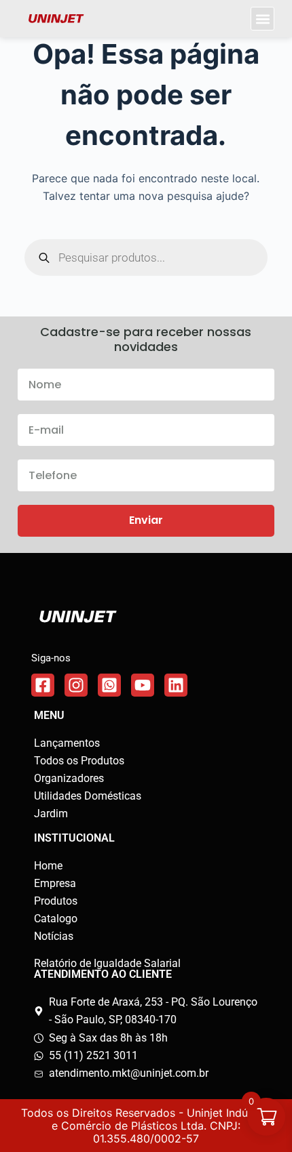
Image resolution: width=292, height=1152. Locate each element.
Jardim (51, 813)
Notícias (53, 936)
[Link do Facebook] (42, 685)
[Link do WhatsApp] (109, 685)
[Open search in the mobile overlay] (146, 257)
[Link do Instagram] (76, 685)
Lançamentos (67, 743)
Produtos (55, 900)
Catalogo (55, 918)
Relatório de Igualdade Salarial (107, 963)
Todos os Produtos (79, 760)
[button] (262, 18)
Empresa (55, 883)
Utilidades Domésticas (87, 795)
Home (48, 865)
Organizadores (69, 778)
